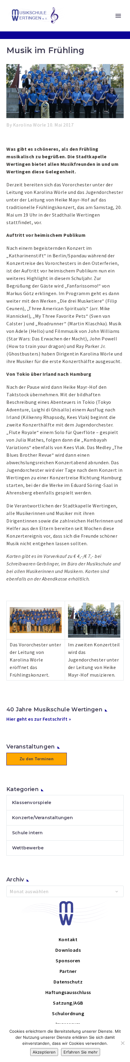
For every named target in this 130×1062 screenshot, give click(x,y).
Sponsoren (68, 960)
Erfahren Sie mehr (80, 1052)
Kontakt (68, 939)
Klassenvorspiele (31, 802)
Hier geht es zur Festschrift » (38, 719)
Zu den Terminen (37, 759)
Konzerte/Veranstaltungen (42, 817)
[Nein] (122, 1043)
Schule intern (27, 832)
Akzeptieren (44, 1052)
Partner (68, 971)
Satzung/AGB (68, 1003)
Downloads (68, 950)
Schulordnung (68, 1013)
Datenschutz (68, 982)
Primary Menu (118, 15)
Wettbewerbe (28, 848)
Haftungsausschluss (68, 992)
